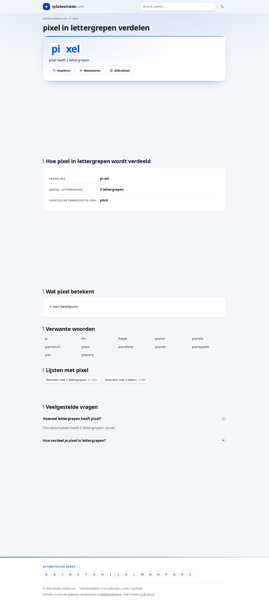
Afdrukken (122, 71)
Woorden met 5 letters (125, 380)
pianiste (197, 339)
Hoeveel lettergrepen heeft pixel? (72, 418)
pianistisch (52, 347)
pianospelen (200, 347)
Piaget (122, 339)
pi (46, 339)
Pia (84, 339)
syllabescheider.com (55, 18)
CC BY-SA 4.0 (147, 594)
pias (48, 355)
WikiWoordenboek (110, 594)
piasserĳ (87, 355)
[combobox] (177, 6)
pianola (160, 347)
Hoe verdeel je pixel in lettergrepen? (74, 440)
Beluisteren (92, 71)
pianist (160, 339)
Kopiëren (63, 71)
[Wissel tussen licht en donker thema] (222, 6)
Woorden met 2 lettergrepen (71, 380)
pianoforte (125, 347)
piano (86, 347)
